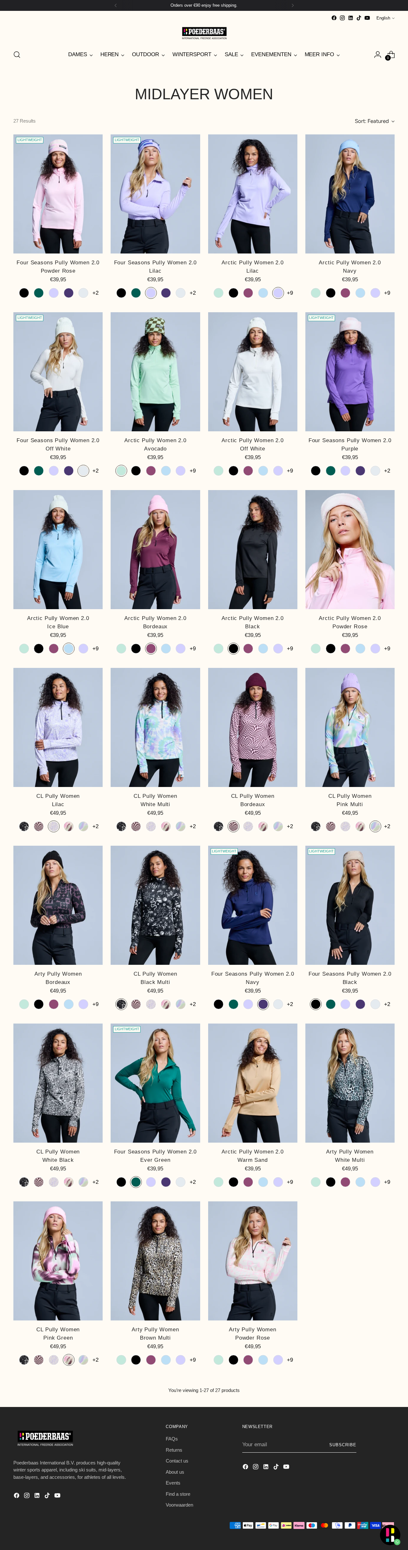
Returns (174, 1450)
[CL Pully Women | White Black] (58, 1083)
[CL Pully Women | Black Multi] (155, 905)
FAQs (172, 1438)
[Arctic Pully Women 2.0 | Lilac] (252, 194)
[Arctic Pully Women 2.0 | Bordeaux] (155, 549)
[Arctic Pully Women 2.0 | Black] (252, 549)
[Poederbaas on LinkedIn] (350, 18)
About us (175, 1472)
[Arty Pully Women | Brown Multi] (155, 1261)
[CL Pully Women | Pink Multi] (350, 727)
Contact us (177, 1460)
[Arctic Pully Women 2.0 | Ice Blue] (58, 549)
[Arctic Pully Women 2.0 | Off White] (252, 372)
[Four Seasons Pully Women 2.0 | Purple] (350, 372)
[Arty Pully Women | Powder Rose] (252, 1261)
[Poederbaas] (203, 33)
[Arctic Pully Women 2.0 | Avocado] (155, 372)
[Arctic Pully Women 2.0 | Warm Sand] (252, 1083)
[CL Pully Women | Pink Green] (58, 1261)
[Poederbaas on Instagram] (342, 18)
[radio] (24, 293)
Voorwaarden (179, 1505)
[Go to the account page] (377, 54)
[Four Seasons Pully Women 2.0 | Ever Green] (155, 1083)
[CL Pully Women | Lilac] (58, 727)
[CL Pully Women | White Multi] (155, 727)
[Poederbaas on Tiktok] (359, 18)
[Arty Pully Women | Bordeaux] (58, 905)
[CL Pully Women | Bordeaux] (252, 727)
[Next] (293, 5)
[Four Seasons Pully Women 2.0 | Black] (350, 905)
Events (173, 1483)
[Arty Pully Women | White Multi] (350, 1083)
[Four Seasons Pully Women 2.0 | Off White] (58, 372)
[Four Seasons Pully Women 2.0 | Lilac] (155, 194)
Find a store (178, 1494)
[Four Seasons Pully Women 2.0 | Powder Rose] (58, 194)
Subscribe (342, 1444)
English (383, 18)
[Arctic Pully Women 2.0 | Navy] (350, 194)
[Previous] (116, 5)
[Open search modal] (17, 54)
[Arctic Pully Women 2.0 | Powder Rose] (350, 549)
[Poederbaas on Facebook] (334, 18)
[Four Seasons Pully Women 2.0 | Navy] (252, 905)
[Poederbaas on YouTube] (367, 18)
